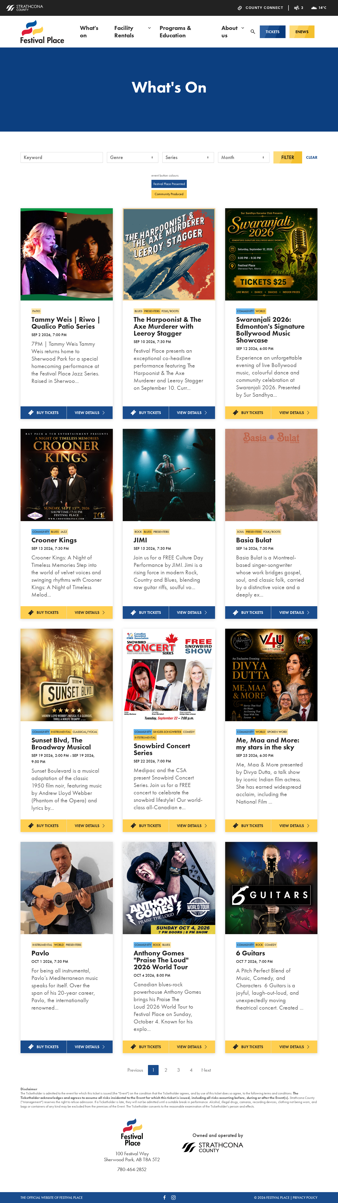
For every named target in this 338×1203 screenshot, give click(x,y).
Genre (116, 157)
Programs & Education (175, 31)
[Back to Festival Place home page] (132, 1134)
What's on (89, 31)
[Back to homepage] (42, 32)
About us (229, 31)
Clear (311, 157)
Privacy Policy (305, 1197)
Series (171, 157)
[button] (253, 32)
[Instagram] (173, 1197)
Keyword (33, 157)
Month (227, 157)
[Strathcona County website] (24, 8)
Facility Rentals (124, 31)
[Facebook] (164, 1197)
